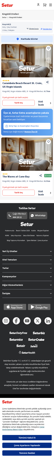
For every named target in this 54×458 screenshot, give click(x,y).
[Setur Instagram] (6, 320)
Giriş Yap (24, 126)
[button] (46, 29)
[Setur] (7, 5)
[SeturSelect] (34, 347)
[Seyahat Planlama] (45, 5)
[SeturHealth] (27, 354)
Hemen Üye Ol (30, 131)
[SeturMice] (16, 341)
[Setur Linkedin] (48, 320)
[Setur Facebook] (16, 320)
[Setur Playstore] (39, 307)
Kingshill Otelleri (15, 17)
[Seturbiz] (39, 335)
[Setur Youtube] (27, 320)
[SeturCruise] (36, 341)
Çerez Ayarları (42, 240)
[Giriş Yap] (39, 5)
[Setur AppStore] (15, 307)
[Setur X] (37, 320)
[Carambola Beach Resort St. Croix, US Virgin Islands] (27, 60)
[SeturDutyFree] (18, 335)
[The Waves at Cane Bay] (27, 154)
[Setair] (21, 347)
